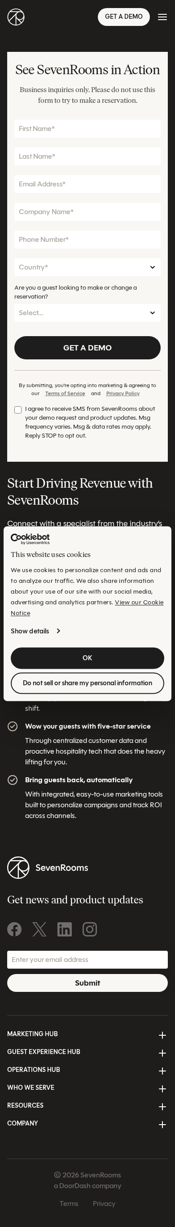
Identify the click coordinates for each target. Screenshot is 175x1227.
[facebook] (14, 929)
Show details (30, 631)
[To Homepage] (16, 17)
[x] (39, 929)
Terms (69, 1203)
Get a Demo (124, 17)
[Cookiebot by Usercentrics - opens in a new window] (30, 539)
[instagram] (90, 929)
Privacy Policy (123, 393)
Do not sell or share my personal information (87, 683)
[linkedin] (64, 929)
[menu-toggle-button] (162, 17)
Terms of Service (65, 393)
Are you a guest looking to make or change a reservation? (75, 292)
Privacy (104, 1203)
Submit (87, 983)
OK (87, 658)
